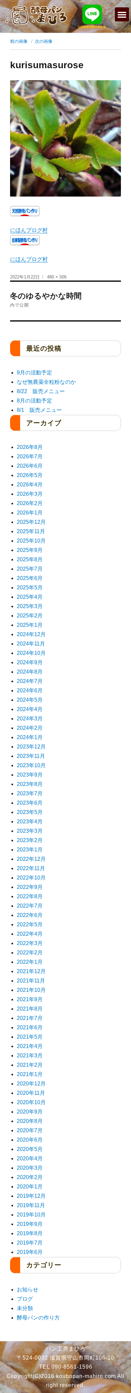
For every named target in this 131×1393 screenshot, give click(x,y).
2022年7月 (30, 906)
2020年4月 (30, 1158)
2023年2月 (30, 840)
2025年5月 (30, 587)
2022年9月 (30, 887)
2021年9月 (30, 999)
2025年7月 (30, 569)
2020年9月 (30, 1112)
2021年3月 (30, 1055)
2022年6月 (30, 915)
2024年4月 (30, 709)
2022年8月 (30, 896)
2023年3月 (30, 831)
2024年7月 (30, 681)
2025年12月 (31, 522)
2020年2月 (30, 1177)
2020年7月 (30, 1130)
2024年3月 (30, 718)
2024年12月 (31, 634)
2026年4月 (30, 484)
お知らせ (27, 1289)
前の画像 (19, 41)
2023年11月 (31, 756)
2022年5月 (30, 924)
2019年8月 (30, 1233)
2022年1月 (30, 962)
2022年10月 (31, 878)
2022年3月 (30, 943)
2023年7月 (30, 793)
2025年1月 (30, 625)
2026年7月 (30, 456)
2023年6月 (30, 803)
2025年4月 (30, 597)
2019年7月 (30, 1243)
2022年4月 (30, 934)
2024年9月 (30, 662)
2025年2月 (30, 615)
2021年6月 (30, 1027)
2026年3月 (30, 494)
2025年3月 (30, 606)
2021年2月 (30, 1065)
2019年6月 (30, 1252)
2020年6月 (30, 1140)
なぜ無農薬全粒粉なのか (46, 382)
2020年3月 (30, 1168)
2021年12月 (31, 971)
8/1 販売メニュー (39, 410)
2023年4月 (30, 821)
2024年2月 (30, 728)
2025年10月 (31, 541)
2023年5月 (30, 812)
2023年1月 (30, 849)
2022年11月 (31, 868)
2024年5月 (30, 700)
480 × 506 (57, 276)
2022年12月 (31, 859)
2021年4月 (30, 1046)
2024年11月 (31, 644)
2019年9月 (30, 1224)
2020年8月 (30, 1121)
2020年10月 (31, 1102)
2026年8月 (30, 447)
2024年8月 (30, 672)
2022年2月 (30, 952)
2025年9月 (30, 550)
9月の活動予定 (34, 372)
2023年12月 (31, 746)
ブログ (25, 1299)
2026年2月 (30, 503)
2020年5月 (30, 1149)
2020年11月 (31, 1093)
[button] (122, 14)
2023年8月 (30, 784)
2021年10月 (31, 990)
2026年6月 (30, 466)
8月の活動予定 (34, 400)
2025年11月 (31, 531)
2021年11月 (31, 980)
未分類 (25, 1308)
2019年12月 (31, 1196)
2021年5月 (30, 1037)
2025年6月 (30, 578)
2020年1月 (30, 1186)
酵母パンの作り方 (38, 1317)
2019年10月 (31, 1214)
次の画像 (43, 41)
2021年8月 (30, 1009)
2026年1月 (30, 512)
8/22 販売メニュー (41, 391)
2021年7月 (30, 1018)
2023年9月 (30, 775)
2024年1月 (30, 737)
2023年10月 (31, 765)
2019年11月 (31, 1205)
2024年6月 (30, 690)
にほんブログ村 (29, 230)
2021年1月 (30, 1074)
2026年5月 (30, 475)
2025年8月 (30, 559)
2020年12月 (31, 1083)
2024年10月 (31, 653)
